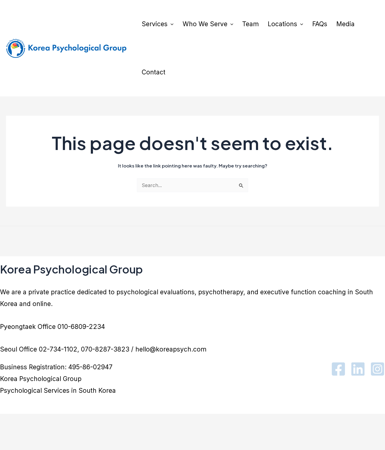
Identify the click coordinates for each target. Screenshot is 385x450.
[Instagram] (377, 369)
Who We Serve (205, 24)
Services (155, 24)
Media (345, 24)
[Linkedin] (357, 369)
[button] (171, 24)
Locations (282, 24)
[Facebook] (338, 369)
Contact (153, 72)
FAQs (319, 24)
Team (250, 24)
